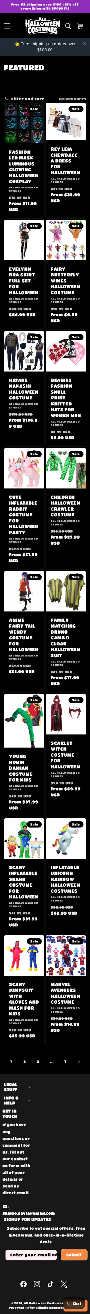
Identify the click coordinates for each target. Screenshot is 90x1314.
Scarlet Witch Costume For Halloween (65, 755)
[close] (84, 43)
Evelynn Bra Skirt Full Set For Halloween (23, 280)
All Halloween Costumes (43, 1303)
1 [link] (11, 1061)
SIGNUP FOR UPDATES (27, 1219)
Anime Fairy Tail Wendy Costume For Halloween (23, 635)
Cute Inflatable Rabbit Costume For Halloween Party (23, 515)
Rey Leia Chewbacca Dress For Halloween (65, 160)
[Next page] (78, 1061)
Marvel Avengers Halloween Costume (65, 993)
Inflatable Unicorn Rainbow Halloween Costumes (65, 879)
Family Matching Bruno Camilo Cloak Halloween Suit (65, 638)
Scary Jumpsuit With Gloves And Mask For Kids (24, 999)
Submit (74, 1254)
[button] (68, 26)
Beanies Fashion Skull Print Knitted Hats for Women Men (66, 398)
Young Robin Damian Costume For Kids (20, 768)
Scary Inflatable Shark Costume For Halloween (23, 882)
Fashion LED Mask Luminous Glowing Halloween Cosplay (23, 166)
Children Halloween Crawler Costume (65, 506)
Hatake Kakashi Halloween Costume (23, 389)
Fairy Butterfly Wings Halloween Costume (65, 280)
